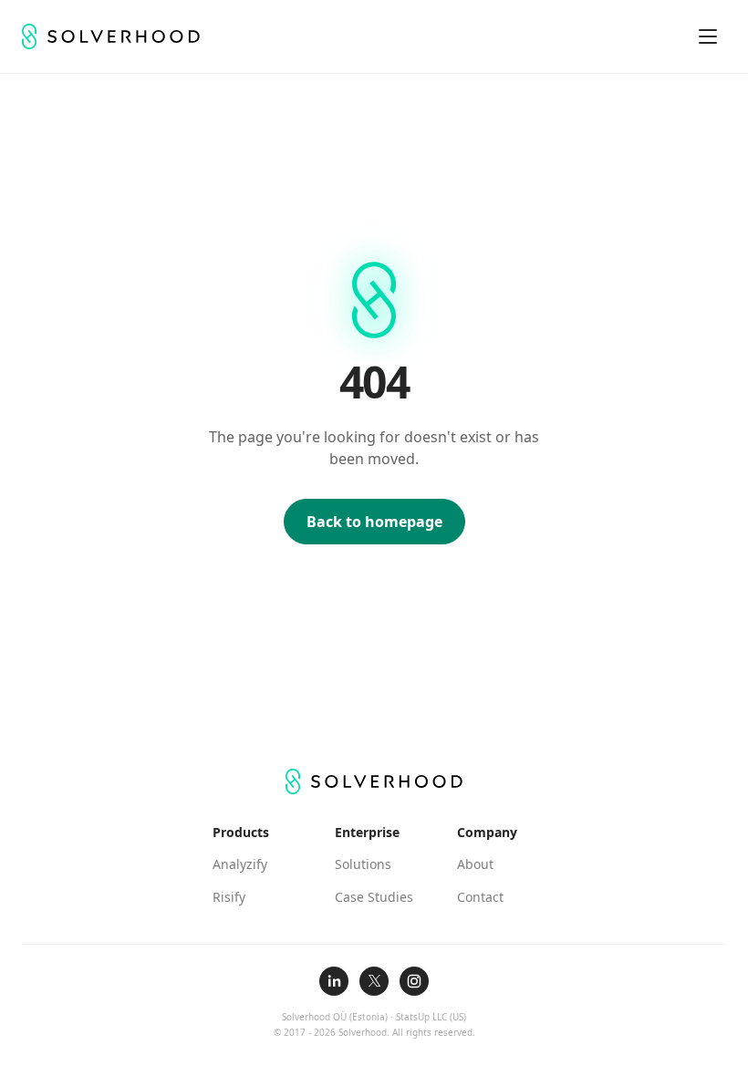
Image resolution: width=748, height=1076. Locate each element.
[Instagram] (414, 981)
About (475, 864)
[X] (374, 981)
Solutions (363, 864)
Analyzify (240, 864)
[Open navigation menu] (708, 36)
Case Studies (374, 896)
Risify (229, 896)
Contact (480, 896)
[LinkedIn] (333, 981)
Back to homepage (374, 522)
